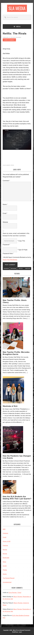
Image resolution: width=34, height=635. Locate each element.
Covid (4, 537)
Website (5, 222)
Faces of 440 (6, 541)
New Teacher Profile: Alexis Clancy (14, 301)
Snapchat (27, 268)
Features (5, 545)
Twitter (21, 268)
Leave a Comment (9, 40)
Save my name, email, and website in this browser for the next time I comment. (16, 234)
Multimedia (6, 557)
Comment (6, 180)
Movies (5, 549)
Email (5, 213)
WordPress (15, 632)
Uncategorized (7, 582)
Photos (5, 570)
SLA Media (17, 8)
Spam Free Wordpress (10, 260)
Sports (5, 574)
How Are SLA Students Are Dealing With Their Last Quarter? (17, 497)
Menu (18, 26)
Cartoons (5, 533)
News (4, 562)
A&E (4, 529)
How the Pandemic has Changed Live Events (17, 456)
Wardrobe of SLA (10, 406)
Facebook (6, 268)
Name (5, 204)
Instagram (13, 268)
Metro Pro (15, 630)
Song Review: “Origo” (15, 592)
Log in (20, 632)
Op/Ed (12, 165)
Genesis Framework (25, 630)
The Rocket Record (8, 578)
